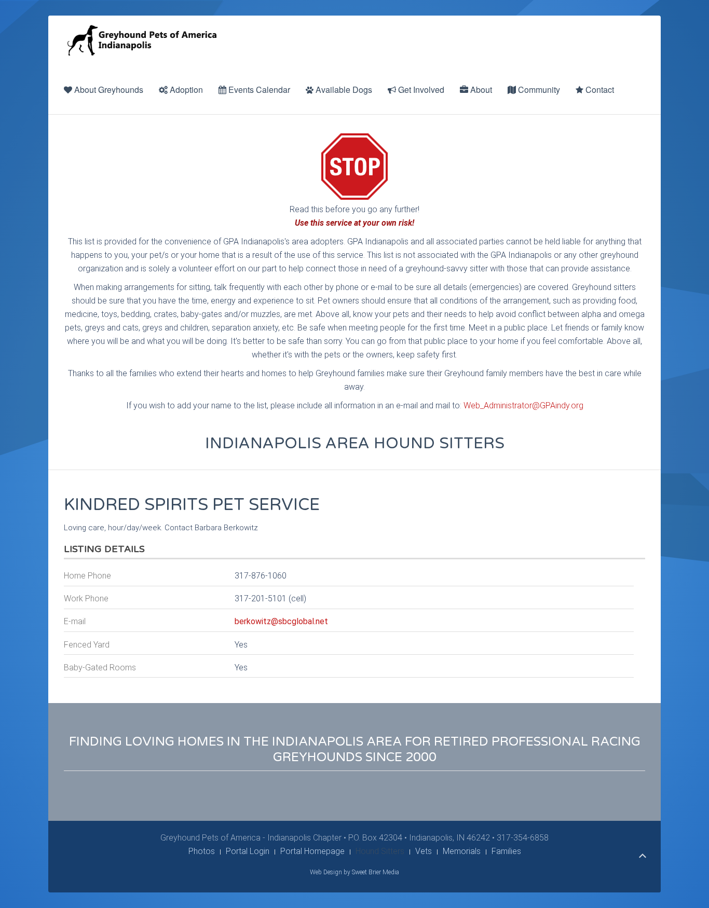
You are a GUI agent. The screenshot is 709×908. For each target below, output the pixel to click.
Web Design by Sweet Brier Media (354, 872)
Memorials (462, 851)
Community (538, 89)
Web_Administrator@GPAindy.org (523, 405)
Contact (598, 89)
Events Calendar (258, 89)
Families (506, 851)
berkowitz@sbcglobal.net (281, 621)
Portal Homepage (312, 851)
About (480, 89)
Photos (201, 851)
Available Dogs (342, 89)
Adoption (185, 89)
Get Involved (420, 89)
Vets (423, 851)
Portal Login (247, 851)
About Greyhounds (107, 89)
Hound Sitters (380, 851)
